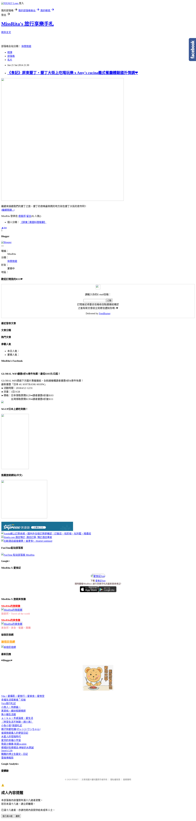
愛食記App (100, 581)
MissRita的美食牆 (10, 620)
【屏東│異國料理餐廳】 (33, 222)
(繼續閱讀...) (7, 210)
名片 (9, 59)
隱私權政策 (115, 779)
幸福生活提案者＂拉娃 (13, 699)
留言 (28, 216)
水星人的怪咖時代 (11, 736)
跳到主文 (6, 32)
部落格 (11, 56)
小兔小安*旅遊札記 (11, 725)
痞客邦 (22, 216)
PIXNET (75, 779)
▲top (4, 227)
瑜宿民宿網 (8, 641)
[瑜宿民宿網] (8, 647)
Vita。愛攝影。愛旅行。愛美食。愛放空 (22, 696)
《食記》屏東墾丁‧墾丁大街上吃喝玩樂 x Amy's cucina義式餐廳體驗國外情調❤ (72, 73)
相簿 (9, 52)
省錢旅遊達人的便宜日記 (14, 733)
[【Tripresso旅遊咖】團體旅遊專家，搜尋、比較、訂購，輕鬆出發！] (37, 530)
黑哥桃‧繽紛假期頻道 (13, 710)
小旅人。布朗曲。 (11, 707)
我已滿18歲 (7, 816)
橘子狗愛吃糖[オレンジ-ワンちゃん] (20, 729)
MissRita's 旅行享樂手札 (27, 24)
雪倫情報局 (7, 757)
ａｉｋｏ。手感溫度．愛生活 (17, 718)
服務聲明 (127, 779)
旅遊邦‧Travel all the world (15, 613)
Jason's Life (7, 750)
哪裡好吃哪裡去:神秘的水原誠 (17, 747)
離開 (18, 816)
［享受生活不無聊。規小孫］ (17, 722)
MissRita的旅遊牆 (10, 606)
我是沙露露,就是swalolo (13, 744)
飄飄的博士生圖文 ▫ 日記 (14, 754)
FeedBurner (104, 313)
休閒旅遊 (26, 46)
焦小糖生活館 (8, 714)
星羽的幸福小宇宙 (11, 740)
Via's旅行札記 (8, 703)
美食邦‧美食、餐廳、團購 (16, 627)
